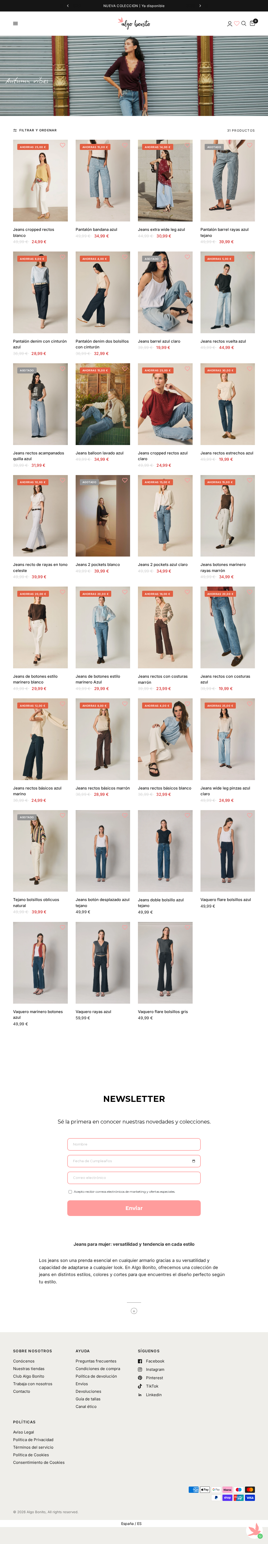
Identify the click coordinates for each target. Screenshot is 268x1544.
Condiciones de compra (98, 1368)
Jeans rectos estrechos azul (226, 453)
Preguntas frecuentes (96, 1361)
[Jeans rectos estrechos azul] (227, 404)
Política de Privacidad (33, 1439)
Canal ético (86, 1406)
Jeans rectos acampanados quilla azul (38, 456)
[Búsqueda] (243, 23)
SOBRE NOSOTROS (32, 1351)
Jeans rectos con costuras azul (225, 679)
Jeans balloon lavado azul (100, 453)
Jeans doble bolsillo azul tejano (161, 902)
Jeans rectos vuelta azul (223, 341)
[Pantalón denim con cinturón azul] (40, 292)
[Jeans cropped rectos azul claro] (165, 404)
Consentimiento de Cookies (39, 1462)
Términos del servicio (33, 1447)
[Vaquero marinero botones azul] (40, 963)
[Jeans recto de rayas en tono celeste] (40, 516)
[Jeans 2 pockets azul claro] (165, 516)
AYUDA (83, 1351)
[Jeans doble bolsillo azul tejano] (165, 851)
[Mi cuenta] (229, 23)
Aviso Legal (23, 1432)
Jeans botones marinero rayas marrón (223, 567)
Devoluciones (88, 1391)
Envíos (82, 1383)
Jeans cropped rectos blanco (33, 232)
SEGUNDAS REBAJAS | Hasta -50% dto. (134, 6)
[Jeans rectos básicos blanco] (165, 739)
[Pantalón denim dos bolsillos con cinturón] (103, 292)
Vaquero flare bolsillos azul (225, 899)
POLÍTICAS (24, 1422)
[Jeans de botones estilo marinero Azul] (103, 627)
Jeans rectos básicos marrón (103, 788)
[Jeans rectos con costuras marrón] (165, 627)
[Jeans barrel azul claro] (165, 292)
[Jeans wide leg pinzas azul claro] (227, 739)
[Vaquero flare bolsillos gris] (165, 963)
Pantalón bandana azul (96, 229)
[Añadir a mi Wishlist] (62, 145)
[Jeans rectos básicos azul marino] (40, 739)
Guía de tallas (88, 1398)
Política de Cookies (31, 1454)
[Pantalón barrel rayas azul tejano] (227, 180)
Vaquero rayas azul (93, 1011)
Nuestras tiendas (28, 1368)
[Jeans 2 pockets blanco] (103, 516)
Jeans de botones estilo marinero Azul (98, 679)
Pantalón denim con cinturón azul (40, 344)
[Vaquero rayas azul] (103, 963)
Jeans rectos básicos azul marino (37, 791)
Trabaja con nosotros (32, 1383)
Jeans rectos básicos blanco (164, 788)
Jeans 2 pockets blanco (98, 564)
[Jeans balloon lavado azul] (103, 404)
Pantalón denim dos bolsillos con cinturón (102, 344)
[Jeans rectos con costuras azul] (227, 627)
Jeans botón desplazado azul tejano (103, 902)
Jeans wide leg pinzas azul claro (225, 791)
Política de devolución (96, 1376)
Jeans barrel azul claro (159, 341)
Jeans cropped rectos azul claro (163, 456)
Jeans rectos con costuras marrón (163, 679)
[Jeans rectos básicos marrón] (103, 739)
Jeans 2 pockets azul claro (163, 564)
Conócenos (24, 1361)
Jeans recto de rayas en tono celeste (40, 567)
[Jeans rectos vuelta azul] (227, 292)
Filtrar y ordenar (38, 130)
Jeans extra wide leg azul (161, 229)
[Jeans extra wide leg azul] (165, 180)
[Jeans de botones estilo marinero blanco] (40, 627)
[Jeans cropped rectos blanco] (40, 180)
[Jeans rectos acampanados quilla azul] (40, 404)
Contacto (21, 1391)
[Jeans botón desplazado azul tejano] (103, 851)
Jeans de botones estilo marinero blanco (35, 679)
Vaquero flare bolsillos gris (163, 1011)
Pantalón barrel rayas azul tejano (224, 232)
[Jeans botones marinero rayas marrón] (227, 516)
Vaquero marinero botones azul (38, 1014)
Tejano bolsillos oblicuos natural (36, 902)
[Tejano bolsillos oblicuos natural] (40, 851)
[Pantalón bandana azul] (103, 180)
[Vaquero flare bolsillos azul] (227, 851)
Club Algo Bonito (28, 1376)
